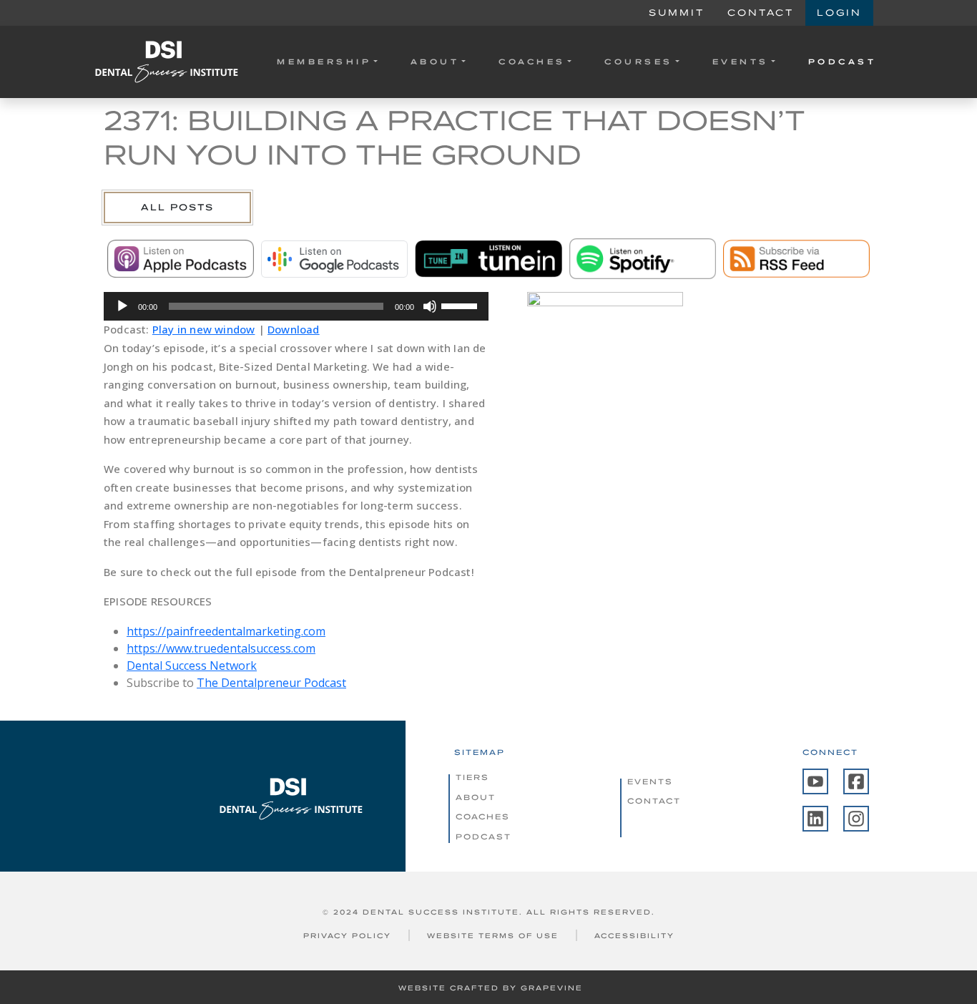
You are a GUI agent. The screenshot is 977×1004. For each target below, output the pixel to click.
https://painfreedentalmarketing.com (226, 631)
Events (740, 61)
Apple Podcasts (180, 259)
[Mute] (430, 306)
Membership (324, 61)
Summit (676, 12)
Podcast (842, 61)
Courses (638, 61)
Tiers (472, 777)
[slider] (461, 305)
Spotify (642, 259)
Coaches (532, 61)
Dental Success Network (192, 665)
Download (293, 329)
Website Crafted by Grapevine (490, 988)
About (435, 61)
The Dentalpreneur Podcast (271, 683)
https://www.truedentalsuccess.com (221, 648)
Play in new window (203, 329)
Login (839, 12)
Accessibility (634, 935)
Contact (760, 12)
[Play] (122, 306)
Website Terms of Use (493, 935)
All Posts (177, 207)
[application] (296, 306)
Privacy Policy (347, 935)
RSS (796, 259)
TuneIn (488, 259)
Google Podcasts (334, 259)
